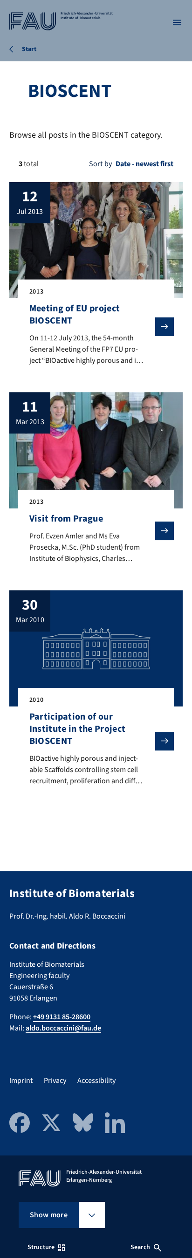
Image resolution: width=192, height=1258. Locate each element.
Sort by (100, 164)
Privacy (55, 1080)
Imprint (21, 1080)
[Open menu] (177, 22)
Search (140, 1247)
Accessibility (96, 1080)
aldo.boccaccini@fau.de (63, 1028)
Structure (41, 1247)
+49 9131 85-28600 (61, 1017)
